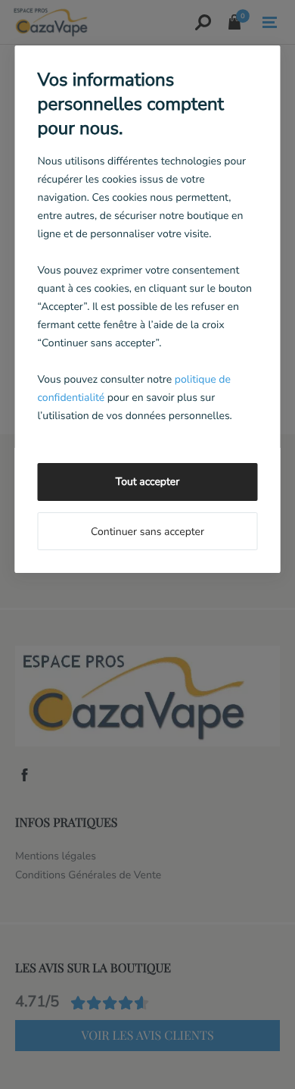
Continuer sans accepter (147, 531)
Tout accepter (147, 481)
